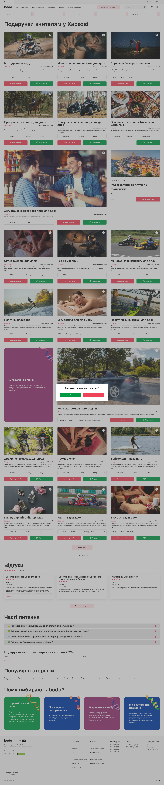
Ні (93, 395)
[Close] (105, 385)
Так (71, 395)
